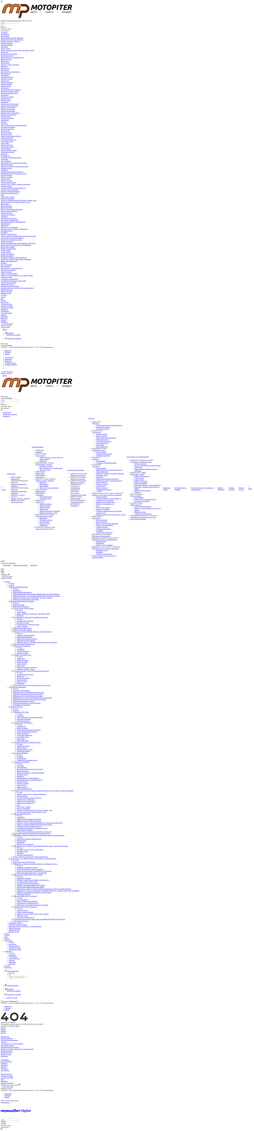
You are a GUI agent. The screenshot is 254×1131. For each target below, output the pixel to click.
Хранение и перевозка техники (27, 867)
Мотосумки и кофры (24, 878)
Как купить (12, 944)
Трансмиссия (21, 726)
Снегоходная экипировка (21, 690)
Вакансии (4, 1063)
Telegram (8, 352)
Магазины (4, 1069)
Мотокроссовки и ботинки (10, 1047)
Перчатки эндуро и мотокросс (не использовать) (17, 1049)
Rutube (7, 354)
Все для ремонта (22, 899)
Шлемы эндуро (6, 1054)
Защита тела (21, 658)
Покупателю (5, 1070)
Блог (2, 1079)
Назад (13, 583)
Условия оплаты (6, 1074)
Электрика (20, 765)
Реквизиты (4, 1065)
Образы (3, 1031)
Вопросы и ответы (7, 1083)
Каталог (11, 585)
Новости (4, 1067)
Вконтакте (8, 350)
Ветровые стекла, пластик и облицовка (30, 849)
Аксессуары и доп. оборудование (24, 862)
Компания (12, 955)
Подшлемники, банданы (25, 621)
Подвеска (20, 757)
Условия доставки (7, 1076)
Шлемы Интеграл (7, 1051)
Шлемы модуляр (6, 1052)
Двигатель (20, 715)
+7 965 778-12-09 (7, 324)
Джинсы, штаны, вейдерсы (26, 635)
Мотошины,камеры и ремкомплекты (29, 839)
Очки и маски (21, 612)
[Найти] (2, 25)
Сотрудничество (6, 1061)
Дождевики (21, 649)
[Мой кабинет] (2, 567)
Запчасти (16, 710)
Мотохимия (21, 817)
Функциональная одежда (25, 674)
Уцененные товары (7, 1045)
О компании (5, 1060)
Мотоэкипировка (18, 605)
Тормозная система (23, 746)
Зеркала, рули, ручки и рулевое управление (31, 794)
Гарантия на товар (7, 1077)
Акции (3, 1029)
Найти (3, 1122)
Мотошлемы (17, 590)
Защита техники (22, 910)
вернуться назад (6, 1026)
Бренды (3, 1027)
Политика (4, 1081)
